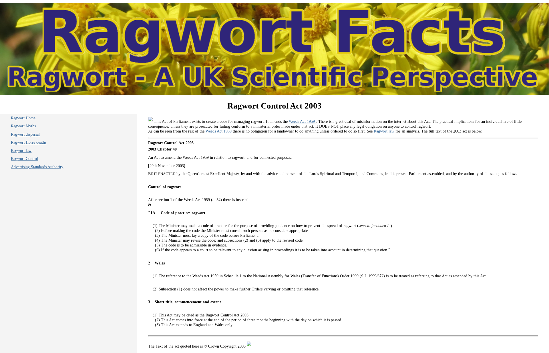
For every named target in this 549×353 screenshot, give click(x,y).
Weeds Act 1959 (302, 121)
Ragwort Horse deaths (28, 142)
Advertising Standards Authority (37, 167)
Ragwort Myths (23, 126)
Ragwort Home (23, 118)
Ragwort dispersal (25, 134)
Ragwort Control (24, 158)
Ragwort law (384, 131)
